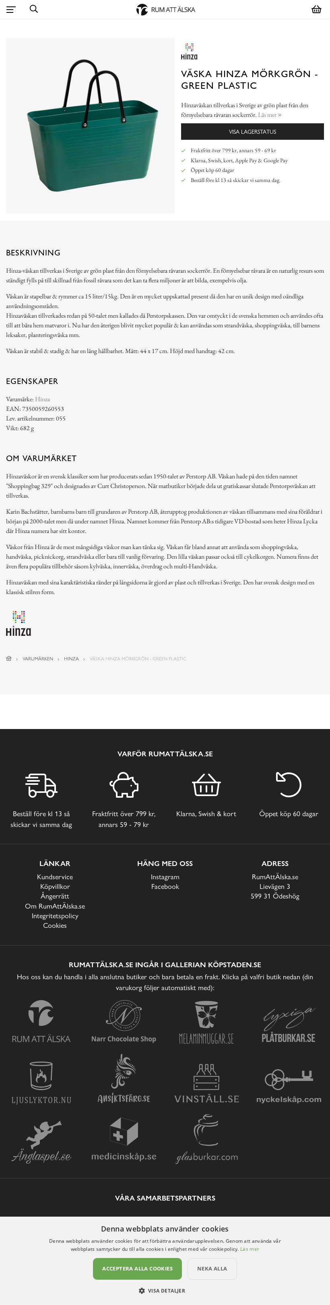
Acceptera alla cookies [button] (137, 1268)
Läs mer (249, 1249)
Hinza (42, 399)
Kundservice (55, 876)
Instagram (165, 876)
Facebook (165, 886)
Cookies (55, 925)
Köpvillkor (55, 886)
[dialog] (165, 1261)
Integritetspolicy (55, 915)
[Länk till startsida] (9, 659)
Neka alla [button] (212, 1268)
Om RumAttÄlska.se (55, 906)
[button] (165, 1290)
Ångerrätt (55, 896)
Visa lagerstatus (252, 131)
